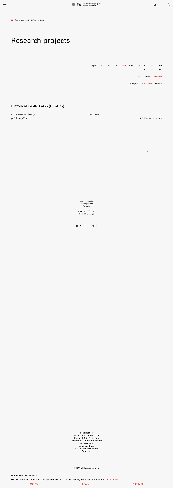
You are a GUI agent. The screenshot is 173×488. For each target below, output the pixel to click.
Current (146, 76)
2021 (145, 65)
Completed (157, 76)
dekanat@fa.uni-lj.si (86, 213)
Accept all (35, 484)
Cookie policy (111, 479)
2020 (138, 65)
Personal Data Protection (86, 438)
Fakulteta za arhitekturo (89, 468)
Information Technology (86, 448)
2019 (131, 65)
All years (93, 65)
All (139, 76)
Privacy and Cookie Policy (86, 435)
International (146, 83)
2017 (117, 65)
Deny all (86, 484)
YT (93, 226)
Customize (138, 484)
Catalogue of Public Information (86, 440)
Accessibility (86, 443)
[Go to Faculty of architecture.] (12, 20)
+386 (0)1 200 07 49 (86, 211)
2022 (152, 65)
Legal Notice (86, 432)
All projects (133, 83)
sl (155, 4)
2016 (109, 65)
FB (77, 226)
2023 (160, 65)
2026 (160, 69)
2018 (124, 65)
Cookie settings (86, 445)
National (158, 83)
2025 (152, 69)
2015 (102, 65)
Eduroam (86, 451)
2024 (145, 69)
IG (85, 226)
